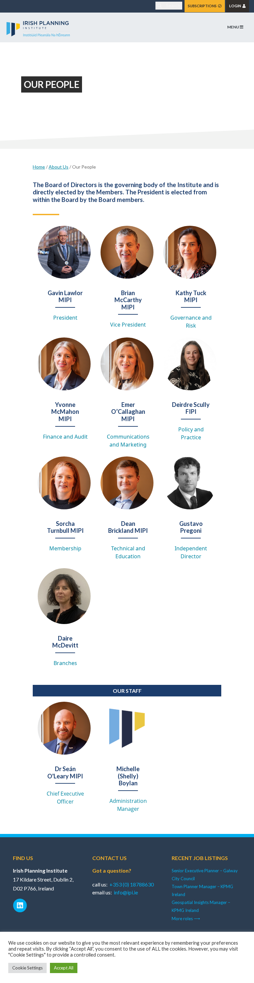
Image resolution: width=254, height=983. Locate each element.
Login (235, 6)
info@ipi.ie (126, 892)
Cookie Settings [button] (27, 967)
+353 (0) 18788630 (131, 884)
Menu (233, 26)
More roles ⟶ (186, 918)
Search (172, 5)
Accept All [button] (63, 967)
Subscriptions (203, 6)
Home (39, 167)
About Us (58, 167)
